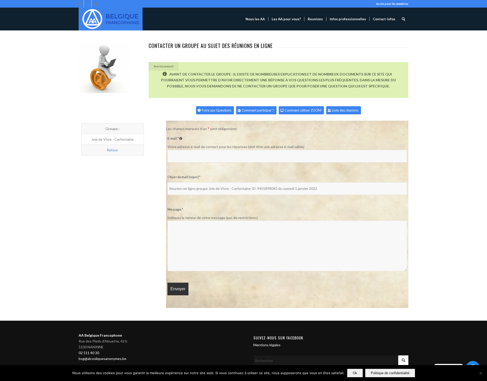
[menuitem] (255, 19)
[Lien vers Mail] (95, 4)
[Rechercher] (403, 19)
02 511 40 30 (89, 353)
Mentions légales (267, 345)
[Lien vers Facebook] (87, 4)
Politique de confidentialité (390, 373)
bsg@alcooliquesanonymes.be (102, 358)
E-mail (175, 138)
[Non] (480, 373)
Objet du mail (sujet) (183, 177)
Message (175, 209)
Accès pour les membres (392, 3)
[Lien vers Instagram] (80, 4)
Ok (355, 373)
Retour (112, 150)
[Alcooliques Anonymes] (111, 19)
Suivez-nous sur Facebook (278, 337)
